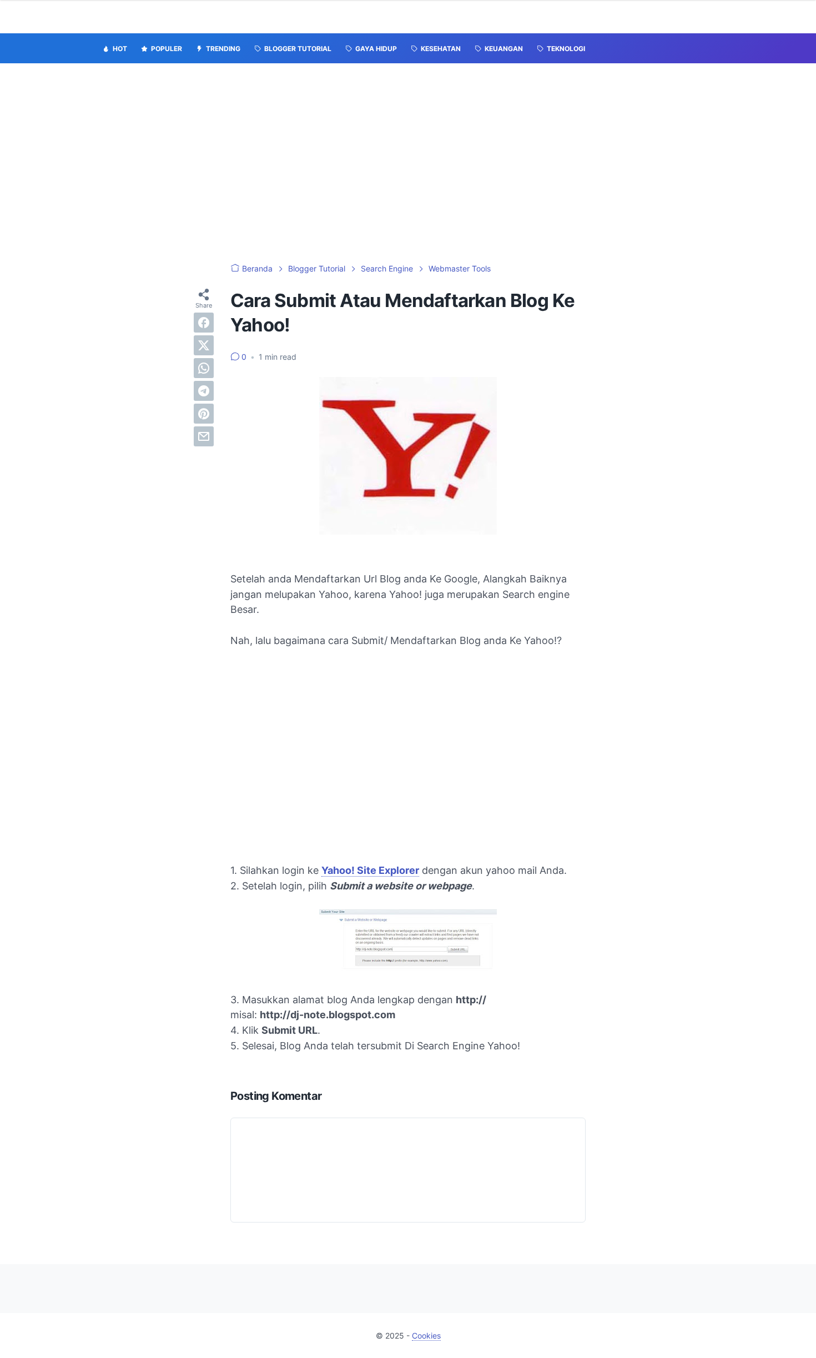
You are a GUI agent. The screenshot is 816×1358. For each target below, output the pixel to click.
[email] (204, 436)
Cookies (426, 1335)
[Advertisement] (408, 163)
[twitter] (204, 345)
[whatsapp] (204, 368)
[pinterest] (204, 414)
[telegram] (204, 391)
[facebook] (204, 323)
